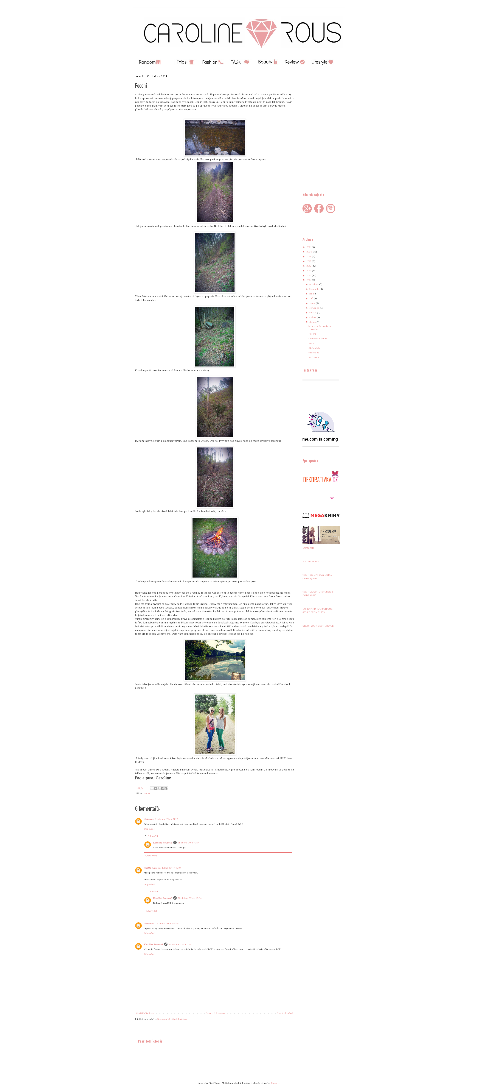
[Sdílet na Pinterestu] (166, 788)
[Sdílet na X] (159, 788)
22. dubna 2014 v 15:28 (167, 923)
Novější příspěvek (145, 1013)
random (146, 793)
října (311, 293)
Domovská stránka (215, 1013)
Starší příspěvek (285, 1013)
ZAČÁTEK (313, 357)
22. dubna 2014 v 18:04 (190, 898)
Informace (313, 352)
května (313, 317)
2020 (309, 251)
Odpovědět (149, 828)
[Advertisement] (321, 131)
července (314, 307)
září (311, 298)
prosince (314, 284)
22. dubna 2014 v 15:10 (169, 867)
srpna (312, 303)
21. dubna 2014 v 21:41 (189, 842)
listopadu (314, 289)
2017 (309, 265)
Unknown (149, 819)
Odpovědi (153, 835)
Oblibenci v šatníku (318, 338)
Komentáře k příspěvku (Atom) (172, 1019)
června (313, 312)
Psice (311, 343)
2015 (309, 275)
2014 (309, 280)
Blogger (275, 1083)
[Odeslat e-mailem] (152, 788)
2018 (309, 261)
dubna (312, 322)
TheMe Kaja (150, 867)
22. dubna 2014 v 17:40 (180, 944)
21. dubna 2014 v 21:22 (166, 819)
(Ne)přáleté (314, 348)
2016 (309, 270)
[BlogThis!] (155, 788)
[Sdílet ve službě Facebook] (162, 788)
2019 (309, 256)
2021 (309, 247)
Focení (312, 333)
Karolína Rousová (162, 842)
